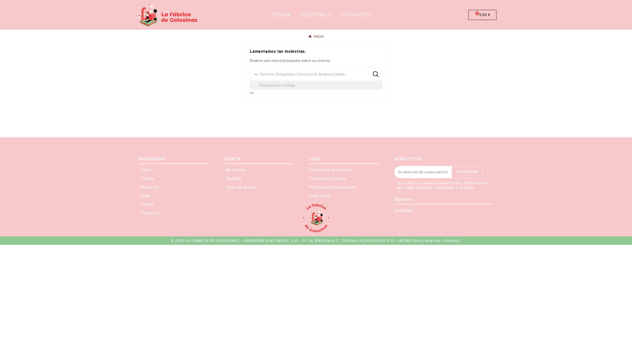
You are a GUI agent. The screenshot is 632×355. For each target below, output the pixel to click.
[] (252, 93)
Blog (145, 196)
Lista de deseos (241, 187)
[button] (444, 15)
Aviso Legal (320, 196)
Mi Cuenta (235, 170)
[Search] (375, 74)
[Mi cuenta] (456, 15)
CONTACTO (355, 15)
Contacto (150, 213)
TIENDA (281, 15)
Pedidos (234, 178)
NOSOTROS (316, 15)
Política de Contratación (332, 187)
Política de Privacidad (330, 170)
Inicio (146, 170)
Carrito (147, 204)
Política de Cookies (327, 178)
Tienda (147, 178)
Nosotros (149, 187)
